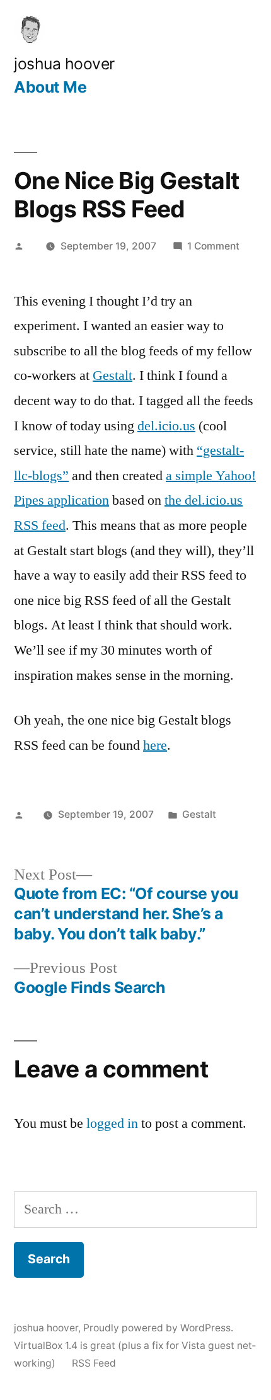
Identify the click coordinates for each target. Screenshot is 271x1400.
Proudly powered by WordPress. (158, 1328)
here (155, 745)
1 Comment (213, 246)
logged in (112, 1123)
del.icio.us (166, 426)
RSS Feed (94, 1363)
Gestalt (112, 375)
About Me (50, 86)
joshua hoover (64, 63)
